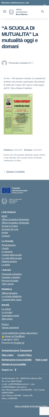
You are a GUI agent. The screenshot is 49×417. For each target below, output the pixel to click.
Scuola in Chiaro (10, 226)
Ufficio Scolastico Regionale (15, 219)
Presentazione (9, 245)
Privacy (5, 324)
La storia (6, 265)
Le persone (7, 251)
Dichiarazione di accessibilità (17, 360)
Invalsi (5, 232)
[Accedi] (44, 5)
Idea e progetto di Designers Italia (31, 406)
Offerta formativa (9, 293)
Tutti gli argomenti (10, 327)
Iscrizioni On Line (10, 229)
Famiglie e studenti (11, 277)
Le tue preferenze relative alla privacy (20, 333)
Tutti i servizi (8, 284)
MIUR (4, 216)
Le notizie (6, 309)
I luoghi (5, 248)
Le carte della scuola (12, 258)
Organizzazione (9, 261)
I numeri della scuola (12, 255)
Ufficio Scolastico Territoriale (15, 223)
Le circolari (7, 312)
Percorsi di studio (10, 280)
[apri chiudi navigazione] (4, 11)
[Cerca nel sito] (42, 12)
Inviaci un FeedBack (13, 336)
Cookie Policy (25, 355)
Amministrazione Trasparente (17, 350)
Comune (6, 236)
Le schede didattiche (12, 296)
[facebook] (15, 370)
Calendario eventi (10, 315)
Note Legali (41, 360)
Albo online (7, 319)
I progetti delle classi (11, 300)
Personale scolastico (12, 274)
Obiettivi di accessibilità (14, 364)
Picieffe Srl (19, 343)
